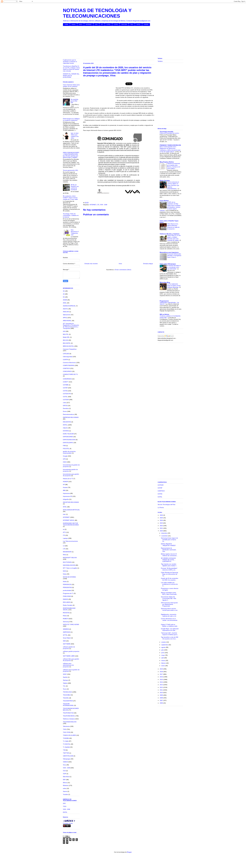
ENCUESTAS (67, 422)
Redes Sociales (67, 605)
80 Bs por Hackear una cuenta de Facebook (75, 187)
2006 (161, 703)
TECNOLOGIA (67, 692)
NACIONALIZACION (69, 565)
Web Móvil (66, 776)
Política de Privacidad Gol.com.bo (169, 133)
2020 (161, 531)
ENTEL (138, 24)
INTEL (65, 507)
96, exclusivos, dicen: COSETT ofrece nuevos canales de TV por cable (70, 197)
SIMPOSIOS (66, 632)
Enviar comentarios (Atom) (123, 269)
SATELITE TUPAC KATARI (71, 624)
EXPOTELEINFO (68, 442)
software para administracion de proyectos (68, 665)
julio (162, 650)
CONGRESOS (67, 379)
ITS (64, 535)
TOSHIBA (66, 738)
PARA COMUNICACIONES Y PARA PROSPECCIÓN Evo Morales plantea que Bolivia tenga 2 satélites (71, 155)
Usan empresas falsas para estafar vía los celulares (71, 85)
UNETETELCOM (68, 756)
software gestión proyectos (71, 651)
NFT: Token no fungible (70, 568)
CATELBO (66, 353)
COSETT (65, 382)
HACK (80, 24)
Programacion (164, 301)
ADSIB (65, 300)
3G (64, 291)
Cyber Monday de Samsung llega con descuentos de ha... (169, 574)
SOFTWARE (66, 644)
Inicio (120, 263)
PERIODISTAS (67, 587)
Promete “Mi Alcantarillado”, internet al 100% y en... (169, 569)
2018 (161, 671)
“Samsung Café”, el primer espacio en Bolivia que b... (169, 633)
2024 (161, 520)
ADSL (64, 303)
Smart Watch (67, 638)
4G (64, 294)
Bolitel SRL (66, 337)
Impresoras (66, 493)
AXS (96, 24)
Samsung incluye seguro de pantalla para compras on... (169, 539)
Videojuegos (66, 759)
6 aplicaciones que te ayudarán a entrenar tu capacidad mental (70, 61)
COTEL (108, 24)
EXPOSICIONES (68, 436)
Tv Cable (65, 741)
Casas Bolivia (164, 200)
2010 (161, 692)
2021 (161, 528)
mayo (163, 655)
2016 (161, 677)
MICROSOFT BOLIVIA (70, 557)
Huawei (65, 487)
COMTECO (66, 368)
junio (163, 652)
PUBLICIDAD (67, 596)
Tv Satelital (66, 747)
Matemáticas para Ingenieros (169, 252)
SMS (64, 641)
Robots (73, 24)
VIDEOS (65, 762)
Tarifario (160, 61)
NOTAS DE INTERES (69, 577)
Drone (65, 411)
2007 (161, 700)
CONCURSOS (67, 371)
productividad (67, 590)
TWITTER (66, 753)
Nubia (64, 581)
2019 (161, 669)
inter (64, 514)
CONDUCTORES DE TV (70, 374)
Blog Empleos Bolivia (167, 162)
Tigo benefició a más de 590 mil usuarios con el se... (169, 638)
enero (163, 665)
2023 (161, 523)
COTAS (116, 24)
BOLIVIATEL (67, 343)
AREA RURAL (67, 320)
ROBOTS (66, 618)
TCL (64, 686)
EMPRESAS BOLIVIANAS (71, 417)
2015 (161, 679)
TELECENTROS (68, 701)
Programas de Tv (68, 593)
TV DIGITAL (66, 744)
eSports (65, 428)
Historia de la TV (68, 478)
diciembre (164, 533)
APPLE (65, 317)
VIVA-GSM (124, 24)
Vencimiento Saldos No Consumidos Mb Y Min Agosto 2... (168, 598)
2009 (161, 695)
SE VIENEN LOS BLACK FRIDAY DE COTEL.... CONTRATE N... (168, 559)
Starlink (65, 677)
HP (64, 484)
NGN (64, 571)
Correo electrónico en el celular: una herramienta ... (169, 620)
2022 (161, 525)
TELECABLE (67, 695)
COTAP (65, 388)
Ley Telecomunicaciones (70, 541)
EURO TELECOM (68, 434)
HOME (66, 24)
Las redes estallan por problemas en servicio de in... (169, 584)
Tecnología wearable (166, 131)
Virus (64, 765)
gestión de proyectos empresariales (69, 452)
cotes (64, 402)
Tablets (65, 683)
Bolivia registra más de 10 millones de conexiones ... (169, 554)
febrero (163, 663)
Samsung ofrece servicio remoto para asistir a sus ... (169, 610)
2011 (161, 690)
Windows (65, 785)
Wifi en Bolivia (164, 314)
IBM (64, 490)
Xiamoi (65, 791)
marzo (163, 660)
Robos (65, 615)
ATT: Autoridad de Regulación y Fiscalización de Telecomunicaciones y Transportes (71, 326)
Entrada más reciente (91, 263)
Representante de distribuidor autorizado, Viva (168, 549)
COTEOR (66, 399)
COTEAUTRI (67, 393)
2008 (161, 698)
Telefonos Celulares (69, 719)
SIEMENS (66, 629)
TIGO (131, 24)
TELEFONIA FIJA (68, 713)
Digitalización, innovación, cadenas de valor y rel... (169, 615)
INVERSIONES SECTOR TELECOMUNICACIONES (71, 524)
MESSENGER (67, 551)
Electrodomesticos (68, 414)
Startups (65, 680)
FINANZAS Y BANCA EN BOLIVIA (170, 145)
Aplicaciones (67, 314)
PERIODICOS (67, 584)
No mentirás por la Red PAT (74, 101)
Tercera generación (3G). (70, 170)
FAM (64, 445)
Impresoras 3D (67, 496)
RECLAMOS (66, 602)
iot (63, 529)
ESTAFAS (66, 431)
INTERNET (89, 24)
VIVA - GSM (103, 204)
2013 (161, 684)
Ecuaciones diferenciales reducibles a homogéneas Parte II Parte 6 (174, 255)
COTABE (65, 385)
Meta (64, 554)
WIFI (64, 779)
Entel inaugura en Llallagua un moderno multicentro (71, 119)
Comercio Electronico (69, 362)
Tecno (65, 689)
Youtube (65, 794)
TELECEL (66, 698)
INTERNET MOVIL (68, 520)
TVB (64, 750)
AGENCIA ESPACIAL (69, 306)
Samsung (66, 621)
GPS (64, 459)
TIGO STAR (66, 732)
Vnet (64, 770)
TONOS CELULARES (69, 735)
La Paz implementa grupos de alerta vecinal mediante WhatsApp (173, 285)
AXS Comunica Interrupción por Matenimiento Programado (169, 604)
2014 (161, 682)
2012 (161, 687)
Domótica (66, 408)
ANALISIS (66, 311)
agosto (163, 647)
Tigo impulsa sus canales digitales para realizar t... (169, 564)
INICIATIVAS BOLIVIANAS (71, 502)
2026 (161, 515)
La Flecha (161, 507)
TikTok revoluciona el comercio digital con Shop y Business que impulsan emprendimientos (173, 185)
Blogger (129, 852)
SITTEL (65, 635)
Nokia (64, 574)
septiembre (165, 645)
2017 (161, 674)
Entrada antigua (148, 263)
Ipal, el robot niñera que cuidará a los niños (75, 135)
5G (64, 297)
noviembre (164, 536)
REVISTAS (66, 612)
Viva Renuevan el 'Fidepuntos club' (75, 232)
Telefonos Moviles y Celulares (169, 234)
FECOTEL (66, 448)
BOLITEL (66, 334)
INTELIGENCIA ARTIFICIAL (71, 510)
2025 (161, 518)
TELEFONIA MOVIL (69, 716)
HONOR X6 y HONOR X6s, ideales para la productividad (71, 75)
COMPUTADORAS (68, 365)
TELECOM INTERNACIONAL (68, 704)
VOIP (64, 773)
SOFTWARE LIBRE (69, 656)
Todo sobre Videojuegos (168, 264)
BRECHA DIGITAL (68, 346)
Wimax (65, 782)
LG (64, 546)
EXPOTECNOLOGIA (69, 439)
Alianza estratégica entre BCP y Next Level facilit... (169, 593)
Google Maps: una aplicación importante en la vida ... (170, 629)
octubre (163, 642)
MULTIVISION (67, 562)
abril (162, 658)
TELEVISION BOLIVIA (69, 722)
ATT (102, 24)
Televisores (66, 726)
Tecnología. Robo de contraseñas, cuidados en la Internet (71, 215)
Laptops (65, 538)
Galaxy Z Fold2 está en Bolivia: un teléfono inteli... (169, 625)
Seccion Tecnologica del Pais (166, 504)
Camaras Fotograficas (69, 349)
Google (65, 456)
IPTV (64, 532)
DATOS (65, 405)
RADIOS (65, 599)
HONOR (146, 24)
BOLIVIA (65, 340)
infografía (66, 499)
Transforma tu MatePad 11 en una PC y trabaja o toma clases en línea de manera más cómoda (71, 68)
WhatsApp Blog (165, 282)
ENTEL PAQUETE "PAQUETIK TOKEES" (168, 544)
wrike (64, 788)
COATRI (65, 359)
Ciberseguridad (67, 356)
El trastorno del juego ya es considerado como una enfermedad (174, 267)
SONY (65, 674)
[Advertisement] (120, 42)
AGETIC (65, 309)
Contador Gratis (68, 823)
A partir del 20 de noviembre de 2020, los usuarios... (169, 579)
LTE (98, 204)
